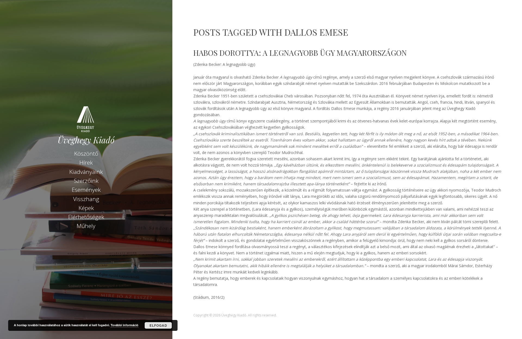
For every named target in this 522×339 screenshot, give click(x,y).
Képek (86, 208)
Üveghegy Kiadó (86, 140)
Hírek (86, 162)
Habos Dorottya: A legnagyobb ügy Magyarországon (300, 53)
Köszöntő (86, 153)
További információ (124, 325)
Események (86, 189)
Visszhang (86, 199)
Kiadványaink (86, 171)
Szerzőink (86, 180)
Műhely (86, 226)
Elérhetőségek (86, 217)
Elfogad (158, 325)
